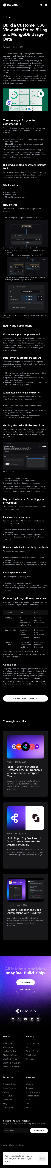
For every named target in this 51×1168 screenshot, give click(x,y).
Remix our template (38, 682)
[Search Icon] (41, 5)
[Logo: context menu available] (12, 5)
